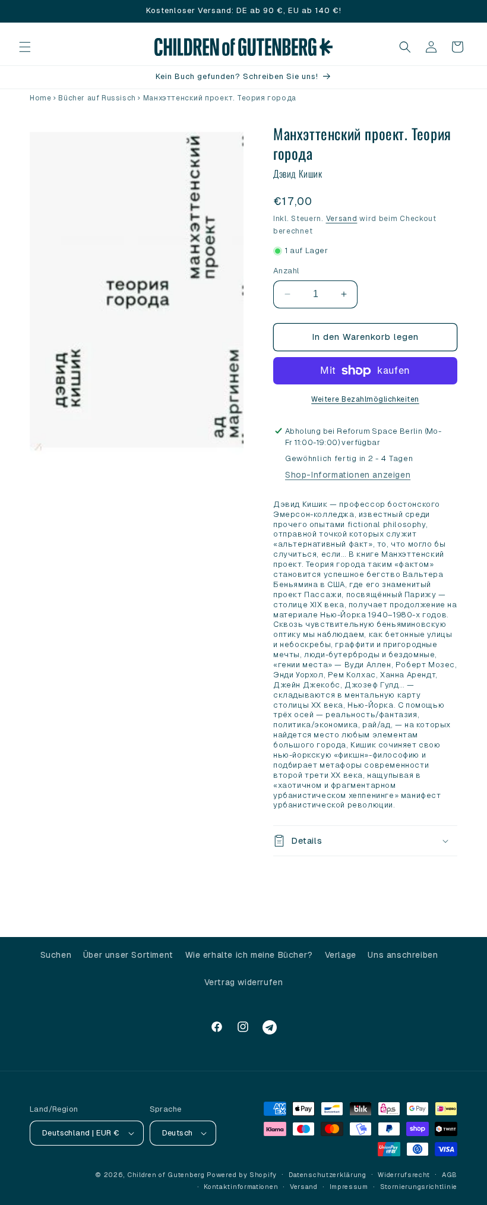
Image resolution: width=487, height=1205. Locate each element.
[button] (25, 47)
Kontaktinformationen (241, 1186)
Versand (342, 218)
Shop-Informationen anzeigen (347, 475)
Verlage (340, 955)
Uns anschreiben (403, 955)
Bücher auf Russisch (96, 98)
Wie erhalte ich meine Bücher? (249, 955)
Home (40, 98)
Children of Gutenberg (166, 1174)
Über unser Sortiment (128, 955)
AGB (449, 1174)
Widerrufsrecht (404, 1174)
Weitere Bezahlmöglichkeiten (365, 399)
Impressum (349, 1186)
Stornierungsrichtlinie (418, 1186)
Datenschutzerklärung (327, 1174)
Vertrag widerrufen (243, 982)
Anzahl (286, 270)
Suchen (56, 955)
